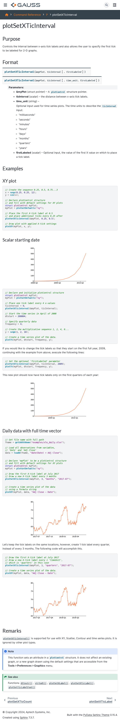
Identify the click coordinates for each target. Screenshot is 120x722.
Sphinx (24, 717)
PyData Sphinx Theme (96, 714)
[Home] (6, 14)
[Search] (106, 5)
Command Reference (27, 14)
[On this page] (115, 5)
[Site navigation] (5, 5)
